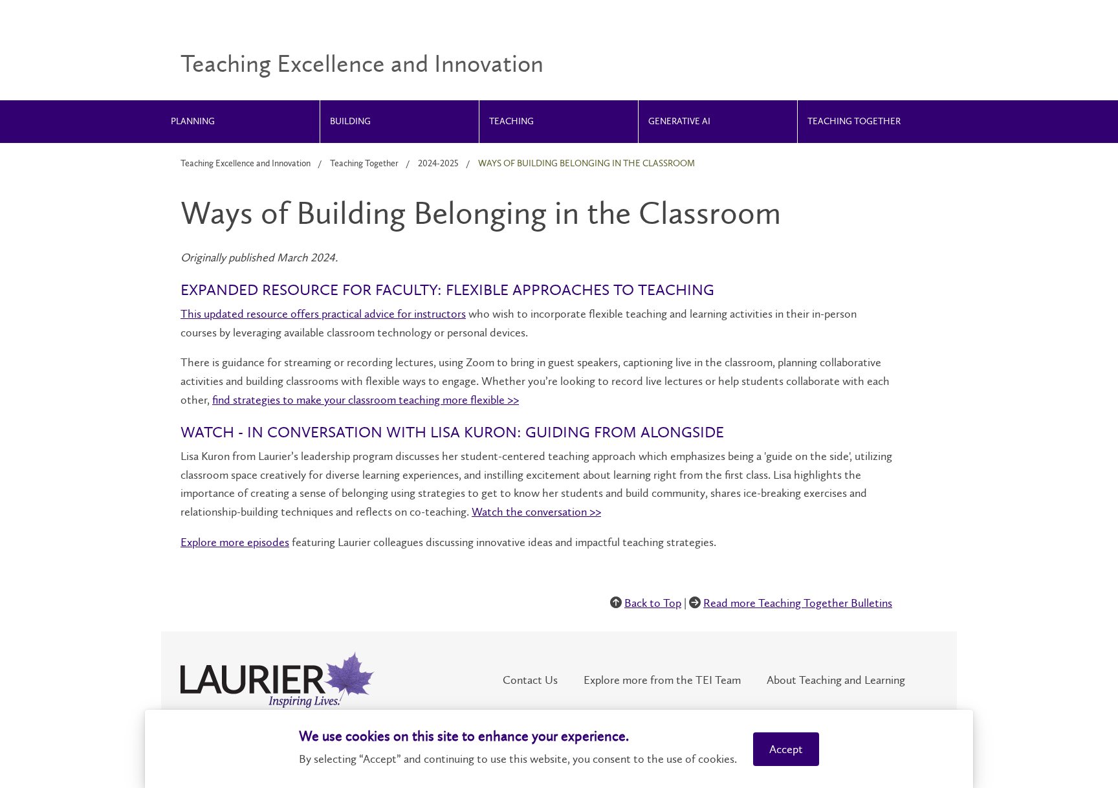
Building (350, 121)
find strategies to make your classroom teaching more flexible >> (365, 400)
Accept (786, 749)
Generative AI (679, 121)
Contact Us (530, 680)
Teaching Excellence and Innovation (246, 163)
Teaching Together (854, 121)
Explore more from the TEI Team (662, 680)
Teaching (511, 121)
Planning (193, 121)
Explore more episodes (235, 542)
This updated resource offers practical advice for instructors (323, 314)
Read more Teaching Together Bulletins (797, 603)
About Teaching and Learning (836, 680)
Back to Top (652, 603)
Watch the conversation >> (536, 512)
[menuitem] (240, 121)
